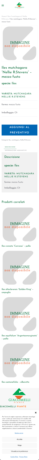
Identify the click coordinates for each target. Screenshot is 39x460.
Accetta (19, 439)
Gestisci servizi (19, 433)
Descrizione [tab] (10, 147)
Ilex (9, 16)
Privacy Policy (23, 456)
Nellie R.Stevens (25, 140)
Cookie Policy (14, 456)
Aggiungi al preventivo (19, 130)
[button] (36, 412)
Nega (19, 445)
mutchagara (16, 16)
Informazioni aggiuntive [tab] (16, 150)
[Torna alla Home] (19, 5)
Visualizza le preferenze (19, 451)
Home (4, 16)
